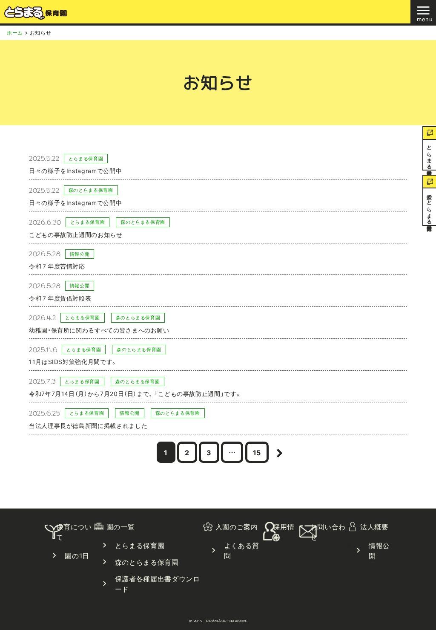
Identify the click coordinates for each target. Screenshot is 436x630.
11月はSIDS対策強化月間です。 (73, 361)
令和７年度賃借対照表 (60, 298)
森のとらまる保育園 (429, 207)
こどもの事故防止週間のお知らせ (76, 234)
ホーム (15, 32)
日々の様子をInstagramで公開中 (75, 170)
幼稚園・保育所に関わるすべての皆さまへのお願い (99, 330)
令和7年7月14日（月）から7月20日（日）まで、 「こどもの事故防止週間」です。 (135, 393)
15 (260, 452)
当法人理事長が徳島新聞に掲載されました (88, 425)
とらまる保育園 (429, 155)
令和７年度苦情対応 (57, 266)
